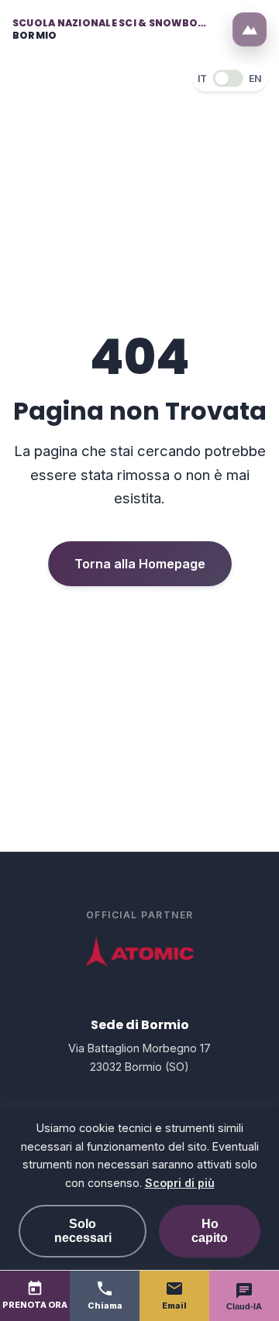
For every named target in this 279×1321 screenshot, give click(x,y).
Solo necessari (83, 1230)
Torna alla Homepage (139, 563)
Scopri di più (180, 1182)
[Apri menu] (249, 29)
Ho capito (209, 1230)
